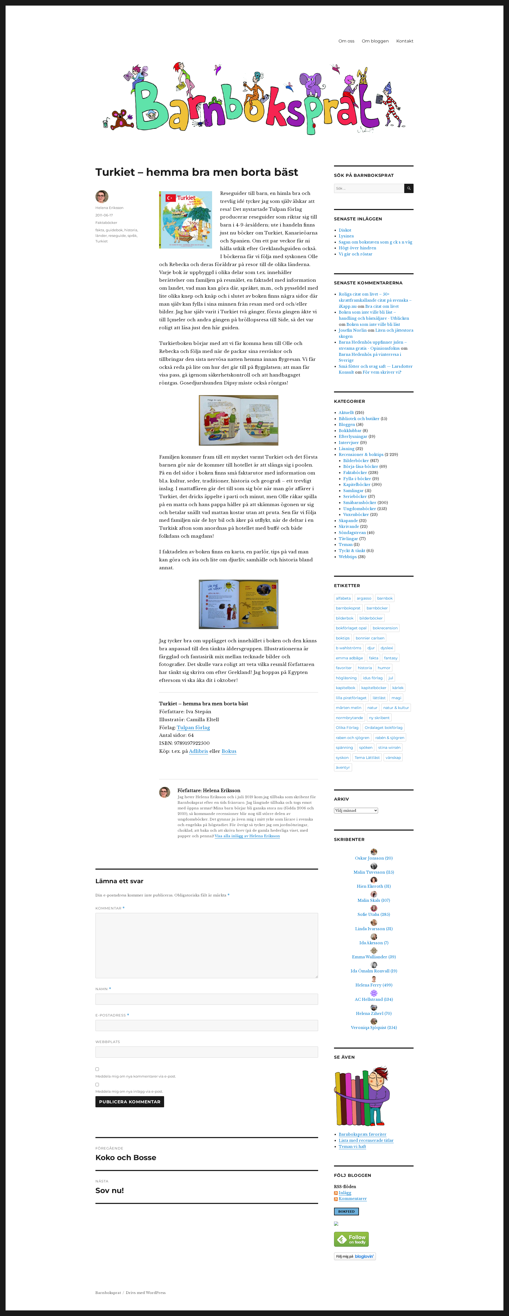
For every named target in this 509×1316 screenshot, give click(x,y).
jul (391, 678)
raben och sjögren (352, 737)
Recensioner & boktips (361, 454)
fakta (99, 230)
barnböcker (377, 608)
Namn (103, 989)
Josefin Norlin (353, 330)
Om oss (346, 41)
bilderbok (344, 618)
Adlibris (198, 751)
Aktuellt (346, 412)
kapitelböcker (374, 687)
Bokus (229, 751)
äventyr (343, 767)
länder (101, 235)
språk (132, 235)
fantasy (391, 658)
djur (371, 648)
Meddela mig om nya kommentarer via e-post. (135, 1076)
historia (130, 230)
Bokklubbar (350, 430)
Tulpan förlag (193, 727)
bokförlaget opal (351, 628)
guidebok (114, 230)
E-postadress (112, 1015)
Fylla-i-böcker (357, 478)
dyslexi (387, 648)
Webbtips (348, 556)
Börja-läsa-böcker (360, 466)
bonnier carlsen (370, 638)
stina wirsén (389, 747)
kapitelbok (345, 687)
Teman (346, 544)
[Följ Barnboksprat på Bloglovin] (374, 1256)
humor (384, 667)
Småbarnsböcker (359, 502)
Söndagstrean (352, 532)
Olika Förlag (347, 727)
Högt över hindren (357, 248)
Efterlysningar (353, 436)
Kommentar (110, 908)
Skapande (348, 520)
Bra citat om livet (382, 306)
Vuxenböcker (356, 514)
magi (396, 697)
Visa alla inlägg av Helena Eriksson (247, 836)
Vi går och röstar (355, 254)
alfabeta (343, 598)
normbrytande (349, 717)
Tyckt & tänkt (352, 550)
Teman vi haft (352, 1146)
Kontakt (405, 41)
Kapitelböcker (357, 484)
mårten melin (348, 707)
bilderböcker (371, 618)
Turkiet (101, 241)
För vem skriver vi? (382, 372)
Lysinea (346, 236)
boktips (343, 638)
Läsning (346, 448)
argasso (364, 598)
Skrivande (349, 526)
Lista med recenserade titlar (366, 1140)
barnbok (385, 598)
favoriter (344, 667)
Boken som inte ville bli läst (373, 324)
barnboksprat (348, 608)
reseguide (117, 235)
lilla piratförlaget (351, 697)
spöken (365, 747)
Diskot (345, 230)
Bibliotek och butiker (359, 418)
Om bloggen (375, 41)
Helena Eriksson (109, 208)
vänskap (393, 757)
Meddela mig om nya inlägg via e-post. (129, 1091)
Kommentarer (353, 1198)
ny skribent (379, 717)
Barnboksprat (108, 1293)
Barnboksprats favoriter (363, 1134)
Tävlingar (348, 538)
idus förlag (373, 678)
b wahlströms (348, 648)
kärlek (397, 687)
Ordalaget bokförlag (384, 727)
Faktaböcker (106, 222)
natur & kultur (396, 707)
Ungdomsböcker (359, 508)
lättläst (379, 697)
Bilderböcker (356, 460)
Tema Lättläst (367, 757)
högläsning (346, 678)
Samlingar (353, 490)
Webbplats (107, 1042)
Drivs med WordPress (146, 1293)
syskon (342, 757)
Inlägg (345, 1192)
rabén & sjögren (389, 737)
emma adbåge (349, 658)
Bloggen (347, 424)
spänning (344, 747)
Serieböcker (355, 496)
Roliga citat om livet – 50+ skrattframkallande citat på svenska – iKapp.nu (375, 300)
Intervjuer (349, 442)
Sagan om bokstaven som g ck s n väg (375, 242)
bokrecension (385, 628)
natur (372, 707)
